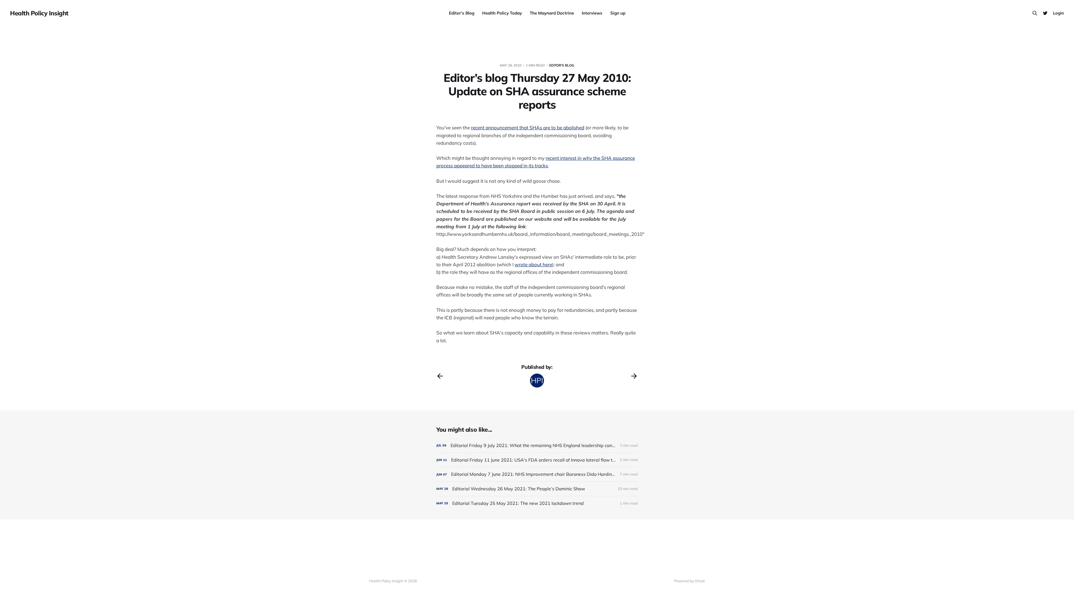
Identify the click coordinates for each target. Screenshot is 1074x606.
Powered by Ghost (689, 581)
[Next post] (634, 376)
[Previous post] (440, 376)
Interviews (592, 13)
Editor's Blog (461, 13)
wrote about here (533, 264)
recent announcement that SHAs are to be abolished (527, 127)
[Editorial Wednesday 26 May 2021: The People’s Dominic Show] (537, 489)
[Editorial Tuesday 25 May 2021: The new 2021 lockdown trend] (537, 503)
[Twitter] (1045, 13)
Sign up (617, 13)
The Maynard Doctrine (552, 13)
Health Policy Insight (39, 13)
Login (1058, 13)
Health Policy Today (502, 13)
